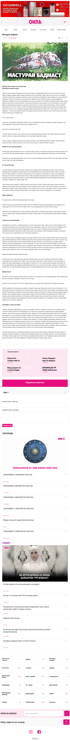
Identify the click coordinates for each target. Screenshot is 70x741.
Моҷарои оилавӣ (61, 29)
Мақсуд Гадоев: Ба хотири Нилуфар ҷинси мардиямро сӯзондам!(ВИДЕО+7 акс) (14, 369)
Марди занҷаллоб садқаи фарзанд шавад (18, 520)
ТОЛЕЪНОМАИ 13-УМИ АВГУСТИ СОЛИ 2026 (18, 508)
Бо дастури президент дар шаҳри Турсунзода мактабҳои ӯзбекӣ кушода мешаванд (26, 630)
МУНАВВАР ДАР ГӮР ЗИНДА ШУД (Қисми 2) (49, 369)
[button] (65, 22)
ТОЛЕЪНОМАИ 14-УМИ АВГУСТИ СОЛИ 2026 (18, 531)
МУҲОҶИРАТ (34, 29)
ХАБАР (6, 29)
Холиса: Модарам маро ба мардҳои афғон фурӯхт (48, 359)
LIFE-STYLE (24, 29)
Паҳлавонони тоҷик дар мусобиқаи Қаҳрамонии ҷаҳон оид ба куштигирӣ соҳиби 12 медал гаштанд (26, 608)
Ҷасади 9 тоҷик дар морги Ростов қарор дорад (20, 595)
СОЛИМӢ (52, 29)
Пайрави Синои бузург (11, 618)
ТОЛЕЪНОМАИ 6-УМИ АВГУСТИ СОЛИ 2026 (18, 486)
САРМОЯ (15, 29)
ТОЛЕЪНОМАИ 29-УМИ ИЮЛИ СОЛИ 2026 (17, 475)
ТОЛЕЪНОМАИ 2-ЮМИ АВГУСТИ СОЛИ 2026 (18, 497)
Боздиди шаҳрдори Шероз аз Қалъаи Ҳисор (19, 641)
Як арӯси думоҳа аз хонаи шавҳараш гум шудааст (21, 584)
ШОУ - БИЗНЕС (43, 29)
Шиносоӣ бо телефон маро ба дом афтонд (13, 359)
